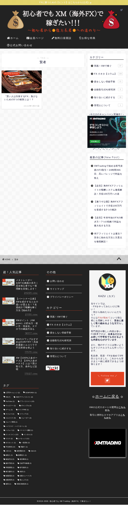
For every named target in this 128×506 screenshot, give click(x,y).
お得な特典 (88, 38)
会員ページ (37, 38)
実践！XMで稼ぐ (107, 66)
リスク (9, 438)
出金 (33, 451)
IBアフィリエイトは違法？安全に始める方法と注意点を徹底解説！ (108, 237)
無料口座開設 (63, 38)
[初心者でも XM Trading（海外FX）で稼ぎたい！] (64, 33)
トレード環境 (11, 422)
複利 (8, 484)
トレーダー (26, 418)
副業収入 (22, 455)
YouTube (10, 401)
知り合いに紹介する (107, 97)
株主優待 (10, 472)
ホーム (14, 38)
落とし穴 (24, 480)
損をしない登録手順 (107, 82)
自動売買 (10, 480)
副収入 (9, 455)
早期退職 (10, 467)
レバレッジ (23, 438)
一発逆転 (25, 443)
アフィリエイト (27, 401)
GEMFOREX (31, 392)
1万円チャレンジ (13, 392)
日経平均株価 (25, 463)
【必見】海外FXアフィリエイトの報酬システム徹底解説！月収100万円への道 (108, 190)
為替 (22, 472)
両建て (24, 447)
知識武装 (10, 476)
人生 (8, 451)
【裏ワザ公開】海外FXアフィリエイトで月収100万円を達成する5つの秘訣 (108, 206)
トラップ (24, 414)
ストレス (10, 414)
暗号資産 (24, 467)
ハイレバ (10, 430)
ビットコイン (12, 434)
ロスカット (11, 443)
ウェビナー (11, 405)
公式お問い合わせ (21, 45)
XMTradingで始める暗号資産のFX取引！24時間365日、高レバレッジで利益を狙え (108, 172)
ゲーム (9, 410)
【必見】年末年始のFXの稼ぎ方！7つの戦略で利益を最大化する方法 (108, 221)
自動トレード (25, 476)
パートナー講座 (26, 430)
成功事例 (24, 459)
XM (8, 397)
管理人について (107, 105)
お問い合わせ (57, 281)
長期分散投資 (22, 484)
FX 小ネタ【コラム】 (108, 74)
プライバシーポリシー (62, 297)
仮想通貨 (21, 451)
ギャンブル (26, 405)
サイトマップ (57, 289)
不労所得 (10, 447)
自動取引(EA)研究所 (107, 89)
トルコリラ (11, 418)
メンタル (28, 434)
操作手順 (10, 463)
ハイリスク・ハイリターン (16, 426)
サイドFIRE (23, 410)
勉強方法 (10, 459)
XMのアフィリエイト (24, 397)
